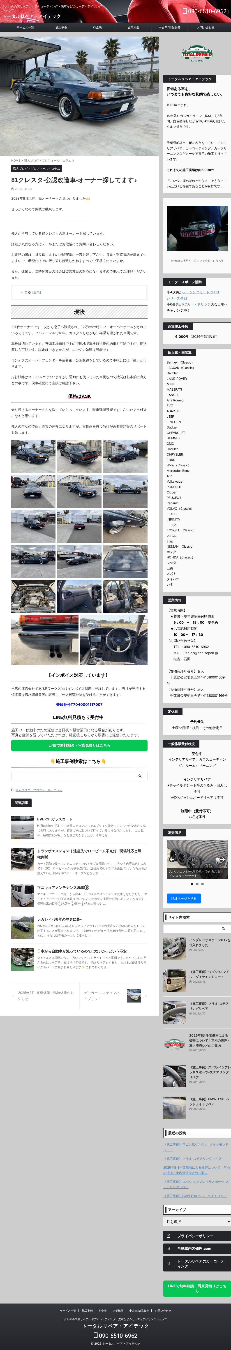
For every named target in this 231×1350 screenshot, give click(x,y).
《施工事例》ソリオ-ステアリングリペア (192, 1158)
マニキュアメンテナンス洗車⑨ (63, 887)
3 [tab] (202, 884)
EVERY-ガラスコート (55, 819)
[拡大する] (49, 446)
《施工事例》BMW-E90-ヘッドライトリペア (195, 1196)
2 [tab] (197, 884)
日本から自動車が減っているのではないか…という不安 (82, 951)
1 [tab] (192, 884)
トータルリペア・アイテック (31, 16)
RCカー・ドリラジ (196, 304)
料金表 (97, 27)
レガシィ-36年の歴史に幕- (59, 919)
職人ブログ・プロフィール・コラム (39, 790)
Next (222, 859)
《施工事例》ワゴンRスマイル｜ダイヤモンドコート (196, 1147)
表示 (36, 292)
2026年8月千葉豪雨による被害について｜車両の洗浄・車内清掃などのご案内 (209, 1040)
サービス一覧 (25, 27)
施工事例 (61, 27)
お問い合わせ (206, 27)
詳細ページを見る (183, 898)
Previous (172, 859)
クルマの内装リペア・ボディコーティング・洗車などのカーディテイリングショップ (115, 1319)
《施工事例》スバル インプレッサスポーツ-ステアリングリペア (210, 1072)
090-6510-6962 (206, 11)
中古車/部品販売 (169, 27)
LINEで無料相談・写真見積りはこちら (80, 745)
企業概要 (133, 27)
